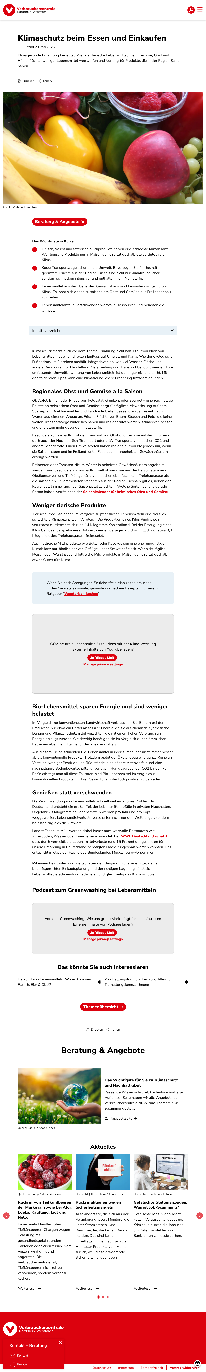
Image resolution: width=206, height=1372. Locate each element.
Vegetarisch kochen (81, 593)
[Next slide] (199, 1215)
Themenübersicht (100, 1007)
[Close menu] (60, 1342)
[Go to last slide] (6, 1215)
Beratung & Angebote (57, 221)
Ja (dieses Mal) (102, 658)
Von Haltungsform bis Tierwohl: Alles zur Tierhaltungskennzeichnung (138, 982)
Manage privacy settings (103, 664)
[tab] (98, 1297)
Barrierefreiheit (151, 1368)
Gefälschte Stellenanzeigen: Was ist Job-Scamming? (160, 1205)
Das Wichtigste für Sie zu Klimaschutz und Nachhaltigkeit (141, 1082)
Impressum (125, 1368)
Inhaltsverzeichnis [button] (48, 330)
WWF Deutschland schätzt (144, 836)
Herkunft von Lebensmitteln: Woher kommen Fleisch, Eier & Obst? (54, 982)
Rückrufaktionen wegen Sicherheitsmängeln (98, 1205)
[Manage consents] (197, 1363)
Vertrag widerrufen (185, 1368)
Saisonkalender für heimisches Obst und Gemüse (125, 491)
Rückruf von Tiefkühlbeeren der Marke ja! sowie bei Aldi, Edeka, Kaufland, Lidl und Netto (45, 1210)
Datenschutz (102, 1368)
